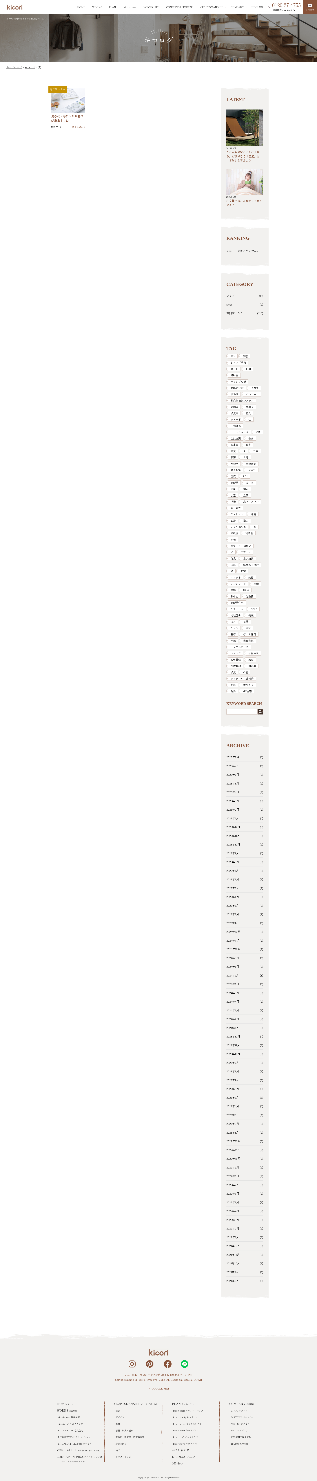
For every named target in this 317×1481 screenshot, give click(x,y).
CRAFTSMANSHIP (135, 1403)
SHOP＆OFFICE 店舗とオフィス (75, 1443)
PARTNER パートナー (242, 1417)
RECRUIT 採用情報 (241, 1437)
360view (177, 1463)
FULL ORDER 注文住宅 (70, 1430)
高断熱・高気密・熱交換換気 (130, 1437)
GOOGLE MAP (161, 1388)
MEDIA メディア (239, 1430)
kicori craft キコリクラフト (71, 1423)
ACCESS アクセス (240, 1423)
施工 (118, 1450)
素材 (118, 1423)
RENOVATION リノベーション (74, 1437)
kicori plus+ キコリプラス (186, 1430)
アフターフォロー (124, 1456)
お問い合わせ (181, 1450)
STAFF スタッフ (239, 1410)
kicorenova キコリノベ (185, 1443)
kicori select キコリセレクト (187, 1423)
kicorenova (130, 7)
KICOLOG (257, 7)
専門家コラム (57, 89)
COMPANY (241, 1403)
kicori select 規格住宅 (69, 1417)
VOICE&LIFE (151, 7)
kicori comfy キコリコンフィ (187, 1417)
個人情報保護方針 (239, 1443)
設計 (118, 1410)
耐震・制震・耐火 (124, 1430)
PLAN (183, 1403)
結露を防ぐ (121, 1443)
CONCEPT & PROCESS (180, 7)
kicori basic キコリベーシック (188, 1410)
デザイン (120, 1417)
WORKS (97, 7)
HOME (81, 7)
